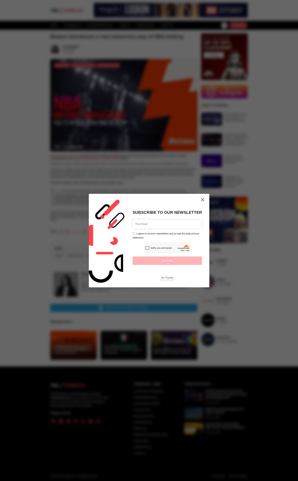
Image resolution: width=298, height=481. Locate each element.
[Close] (203, 199)
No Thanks (167, 277)
